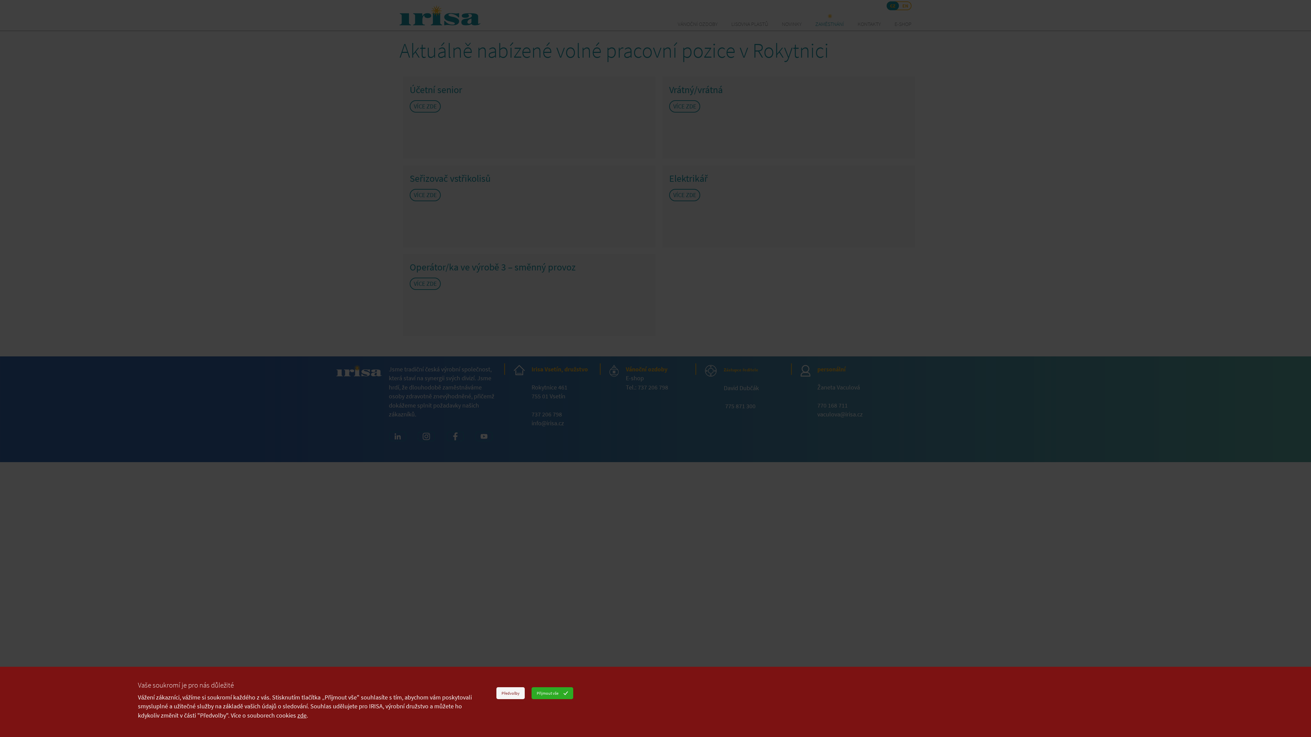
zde (302, 715)
